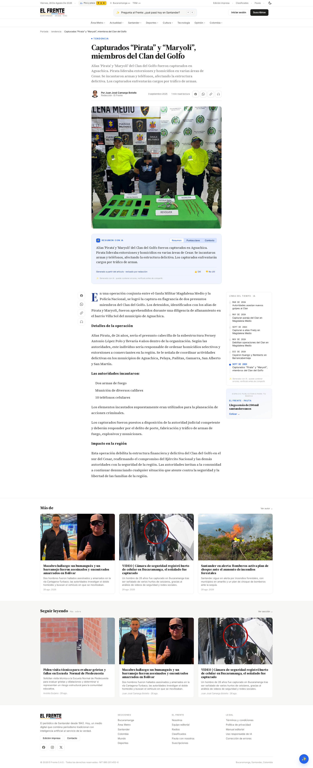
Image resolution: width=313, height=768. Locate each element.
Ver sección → (265, 611)
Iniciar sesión (238, 12)
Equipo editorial (180, 724)
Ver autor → (267, 508)
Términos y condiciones (239, 720)
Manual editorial (235, 729)
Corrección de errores (238, 738)
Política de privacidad (238, 724)
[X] (61, 747)
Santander (134, 22)
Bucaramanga (126, 720)
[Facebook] (43, 747)
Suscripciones (180, 743)
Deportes (152, 22)
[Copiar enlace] (211, 94)
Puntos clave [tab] (193, 240)
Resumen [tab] (176, 240)
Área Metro (98, 22)
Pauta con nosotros (183, 738)
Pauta (258, 3)
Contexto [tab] (209, 240)
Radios (176, 729)
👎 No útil (210, 271)
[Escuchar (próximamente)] (218, 94)
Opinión (200, 22)
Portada (44, 31)
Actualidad (116, 22)
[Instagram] (52, 747)
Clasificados (242, 3)
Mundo (122, 738)
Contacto (72, 738)
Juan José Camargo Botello (121, 92)
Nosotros (177, 720)
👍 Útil (198, 271)
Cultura (168, 22)
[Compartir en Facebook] (195, 94)
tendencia (56, 31)
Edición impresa (221, 3)
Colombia (216, 22)
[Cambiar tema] (270, 3)
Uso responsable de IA (239, 733)
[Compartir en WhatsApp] (203, 94)
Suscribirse (259, 12)
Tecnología (184, 22)
